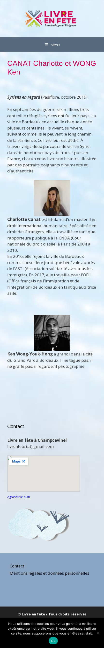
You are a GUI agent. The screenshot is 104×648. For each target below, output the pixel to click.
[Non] (98, 632)
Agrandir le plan (18, 497)
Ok (53, 641)
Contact (17, 566)
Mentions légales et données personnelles (49, 573)
